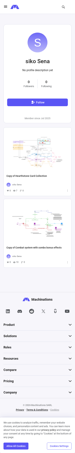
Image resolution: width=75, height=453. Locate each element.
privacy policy (48, 430)
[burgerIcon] (5, 7)
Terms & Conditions (37, 410)
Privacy (20, 410)
